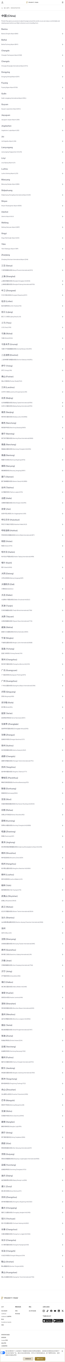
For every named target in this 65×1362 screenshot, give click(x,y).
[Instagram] (44, 1311)
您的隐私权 (28, 1358)
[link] (48, 1320)
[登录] (2, 2)
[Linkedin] (59, 1311)
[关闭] (62, 1351)
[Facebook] (51, 1311)
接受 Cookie (40, 1358)
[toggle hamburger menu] (63, 2)
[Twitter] (63, 1311)
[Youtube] (55, 1311)
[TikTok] (47, 1311)
